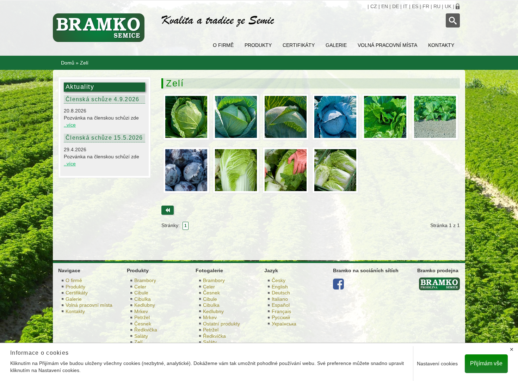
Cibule (141, 292)
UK (448, 6)
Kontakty (441, 45)
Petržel (142, 317)
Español (281, 305)
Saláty (141, 336)
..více (70, 125)
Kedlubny (144, 305)
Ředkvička (145, 330)
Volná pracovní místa (387, 45)
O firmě (223, 45)
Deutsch (281, 292)
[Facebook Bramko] (338, 286)
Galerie (336, 45)
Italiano (280, 299)
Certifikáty (299, 45)
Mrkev (141, 311)
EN (384, 6)
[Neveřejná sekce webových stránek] (458, 6)
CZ (373, 6)
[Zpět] (167, 210)
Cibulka (142, 299)
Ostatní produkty (221, 324)
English (280, 286)
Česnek (142, 324)
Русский (281, 317)
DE (395, 6)
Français (281, 311)
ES (415, 6)
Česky (278, 280)
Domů (67, 63)
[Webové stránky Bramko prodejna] (439, 283)
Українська (284, 324)
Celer (140, 286)
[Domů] (102, 27)
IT (405, 6)
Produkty (258, 45)
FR (426, 6)
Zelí (138, 342)
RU (436, 6)
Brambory (145, 280)
